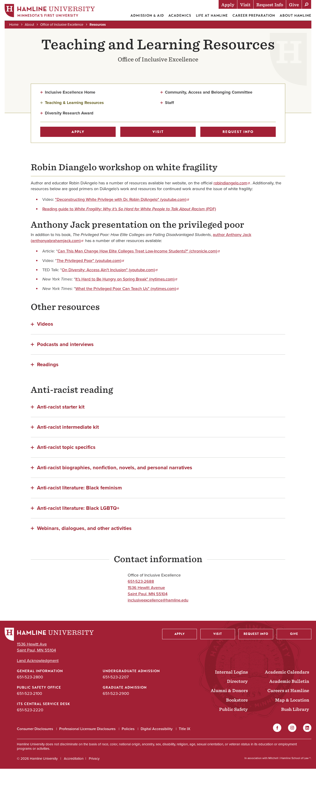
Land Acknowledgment (38, 661)
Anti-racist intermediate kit (68, 426)
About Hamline (295, 15)
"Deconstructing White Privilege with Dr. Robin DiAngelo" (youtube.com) (120, 199)
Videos (45, 323)
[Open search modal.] (306, 4)
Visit (158, 132)
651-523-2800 (30, 677)
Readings (48, 364)
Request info (238, 132)
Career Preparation (253, 15)
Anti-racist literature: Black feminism (79, 487)
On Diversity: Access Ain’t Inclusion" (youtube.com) (108, 270)
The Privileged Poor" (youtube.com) (89, 261)
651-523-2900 (116, 693)
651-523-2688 (141, 581)
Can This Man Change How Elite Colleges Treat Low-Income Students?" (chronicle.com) (137, 251)
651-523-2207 (116, 677)
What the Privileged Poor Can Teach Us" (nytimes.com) (125, 289)
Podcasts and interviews (65, 343)
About (29, 24)
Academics (179, 15)
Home (14, 24)
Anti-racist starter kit (60, 406)
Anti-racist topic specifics (66, 446)
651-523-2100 (29, 693)
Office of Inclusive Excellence (61, 24)
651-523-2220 (30, 710)
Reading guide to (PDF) (129, 209)
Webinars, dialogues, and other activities (84, 527)
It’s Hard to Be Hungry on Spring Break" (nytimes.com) (125, 279)
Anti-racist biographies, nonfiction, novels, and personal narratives (114, 467)
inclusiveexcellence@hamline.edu (158, 600)
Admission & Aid (147, 15)
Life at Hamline (212, 15)
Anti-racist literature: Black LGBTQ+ (78, 507)
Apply (77, 132)
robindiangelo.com (230, 183)
